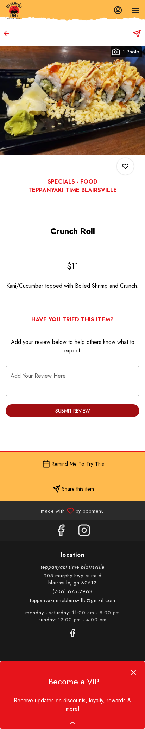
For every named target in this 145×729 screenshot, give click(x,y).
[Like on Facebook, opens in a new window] (61, 532)
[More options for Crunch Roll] (125, 166)
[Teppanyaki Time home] (37, 10)
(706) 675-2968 (73, 591)
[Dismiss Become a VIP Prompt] (133, 672)
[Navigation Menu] (135, 11)
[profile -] (118, 10)
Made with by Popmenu (54, 510)
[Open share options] (137, 34)
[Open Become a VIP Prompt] (72, 723)
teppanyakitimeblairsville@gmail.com (72, 600)
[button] (8, 33)
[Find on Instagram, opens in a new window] (84, 532)
